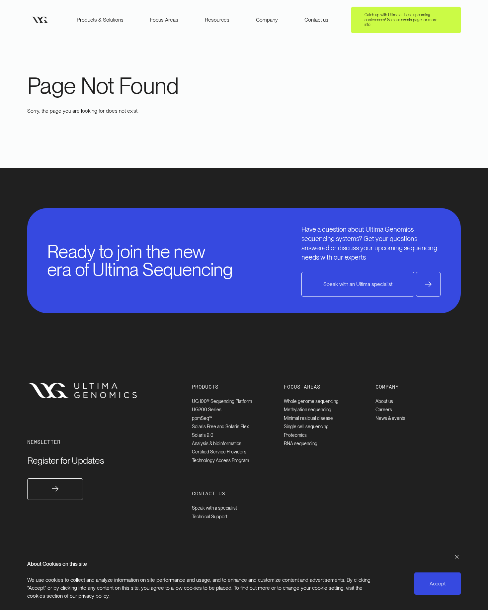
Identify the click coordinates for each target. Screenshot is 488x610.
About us (384, 401)
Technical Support (209, 516)
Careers (383, 409)
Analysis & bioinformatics (216, 443)
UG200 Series (206, 409)
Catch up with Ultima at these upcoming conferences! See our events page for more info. (401, 20)
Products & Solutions (100, 20)
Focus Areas (164, 20)
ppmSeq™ (202, 418)
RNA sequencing (300, 443)
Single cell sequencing (306, 426)
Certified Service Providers (219, 451)
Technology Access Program (220, 460)
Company (267, 20)
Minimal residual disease (308, 418)
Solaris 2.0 (202, 435)
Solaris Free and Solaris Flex (220, 426)
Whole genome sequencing (311, 401)
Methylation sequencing (307, 409)
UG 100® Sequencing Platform (222, 401)
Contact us (316, 20)
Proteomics (295, 435)
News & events (390, 418)
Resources (217, 20)
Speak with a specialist (214, 508)
